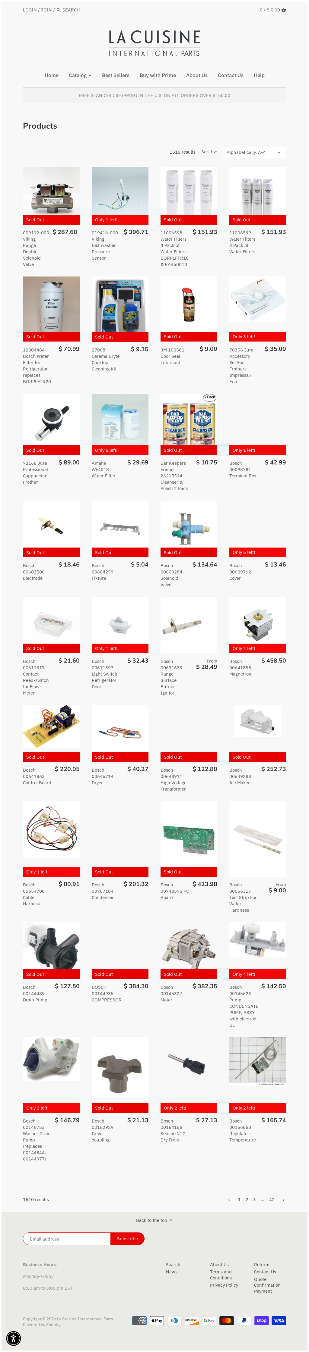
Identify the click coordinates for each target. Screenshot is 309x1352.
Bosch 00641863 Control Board (37, 776)
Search (173, 1264)
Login (30, 10)
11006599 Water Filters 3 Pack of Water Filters (242, 242)
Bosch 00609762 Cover (240, 572)
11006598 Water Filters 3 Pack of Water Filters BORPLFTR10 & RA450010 (175, 248)
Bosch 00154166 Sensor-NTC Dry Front (173, 1130)
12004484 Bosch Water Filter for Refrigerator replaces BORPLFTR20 (37, 365)
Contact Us (265, 1272)
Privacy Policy (224, 1285)
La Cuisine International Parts (85, 1319)
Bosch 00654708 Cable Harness (34, 894)
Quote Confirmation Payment (267, 1285)
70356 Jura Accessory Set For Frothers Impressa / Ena (241, 365)
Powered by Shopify (42, 1324)
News (171, 1272)
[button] (13, 1338)
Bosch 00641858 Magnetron (240, 667)
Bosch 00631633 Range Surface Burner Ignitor (171, 677)
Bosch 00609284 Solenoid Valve (171, 575)
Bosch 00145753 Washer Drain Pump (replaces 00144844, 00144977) (37, 1140)
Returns (262, 1264)
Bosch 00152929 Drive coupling (102, 1130)
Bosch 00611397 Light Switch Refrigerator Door (104, 673)
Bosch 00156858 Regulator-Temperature (242, 1130)
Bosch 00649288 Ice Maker (240, 776)
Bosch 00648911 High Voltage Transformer (173, 779)
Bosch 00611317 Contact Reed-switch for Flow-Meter (36, 677)
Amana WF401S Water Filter (104, 469)
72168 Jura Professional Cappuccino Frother (35, 472)
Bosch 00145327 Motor (171, 993)
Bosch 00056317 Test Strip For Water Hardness (243, 897)
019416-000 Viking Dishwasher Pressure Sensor (105, 245)
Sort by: (209, 152)
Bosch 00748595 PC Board (175, 891)
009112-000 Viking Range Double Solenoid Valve (36, 248)
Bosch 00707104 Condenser (103, 891)
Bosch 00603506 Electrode (34, 572)
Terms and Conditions (221, 1275)
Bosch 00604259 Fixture (102, 572)
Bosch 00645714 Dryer (102, 776)
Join (46, 10)
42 (272, 1199)
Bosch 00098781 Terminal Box (242, 469)
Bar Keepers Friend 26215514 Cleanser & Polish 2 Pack (174, 475)
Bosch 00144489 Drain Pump (35, 993)
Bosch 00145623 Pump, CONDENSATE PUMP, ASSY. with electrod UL (244, 1006)
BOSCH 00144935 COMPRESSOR (107, 993)
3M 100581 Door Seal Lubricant (172, 356)
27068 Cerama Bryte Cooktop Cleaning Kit (105, 359)
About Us (219, 1264)
